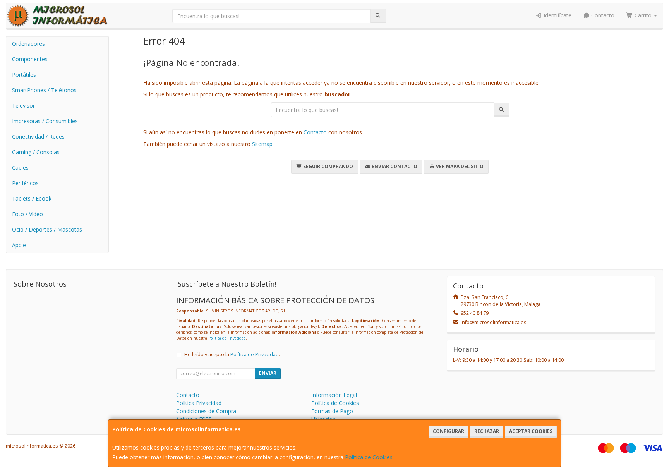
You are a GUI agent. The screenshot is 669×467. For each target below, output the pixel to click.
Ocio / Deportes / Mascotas (47, 229)
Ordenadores (28, 43)
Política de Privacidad (227, 338)
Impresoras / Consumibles (45, 121)
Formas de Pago (332, 411)
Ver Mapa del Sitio (459, 166)
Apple (19, 245)
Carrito (643, 15)
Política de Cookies (369, 457)
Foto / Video (27, 214)
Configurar (448, 431)
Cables (20, 167)
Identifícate (556, 15)
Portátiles (24, 74)
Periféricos (25, 183)
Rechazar (486, 431)
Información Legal (334, 394)
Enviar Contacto (394, 166)
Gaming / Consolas (36, 152)
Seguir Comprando (327, 166)
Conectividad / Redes (38, 136)
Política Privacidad (198, 403)
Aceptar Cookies (530, 431)
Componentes (30, 59)
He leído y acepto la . (232, 354)
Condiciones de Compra (206, 411)
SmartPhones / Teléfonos (44, 90)
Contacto (602, 15)
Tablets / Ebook (31, 198)
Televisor (23, 105)
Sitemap (262, 144)
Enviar (267, 373)
